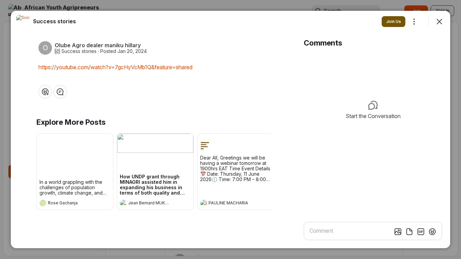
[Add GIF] (420, 231)
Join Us (393, 21)
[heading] (68, 203)
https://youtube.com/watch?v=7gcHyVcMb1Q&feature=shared (115, 67)
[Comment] (60, 91)
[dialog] (230, 129)
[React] (45, 91)
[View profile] (42, 203)
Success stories (79, 51)
